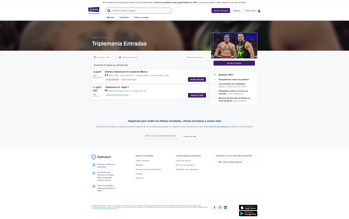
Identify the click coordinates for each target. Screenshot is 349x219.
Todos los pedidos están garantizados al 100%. (176, 2)
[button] (234, 63)
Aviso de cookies (190, 205)
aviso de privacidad (217, 126)
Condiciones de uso (162, 205)
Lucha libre (105, 37)
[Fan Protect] (101, 157)
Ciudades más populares (187, 169)
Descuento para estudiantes (148, 169)
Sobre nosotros (143, 160)
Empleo (139, 174)
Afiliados (139, 165)
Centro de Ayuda (183, 160)
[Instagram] (220, 211)
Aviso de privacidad (176, 205)
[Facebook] (214, 211)
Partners (139, 178)
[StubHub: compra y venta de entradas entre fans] (93, 11)
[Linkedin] (225, 211)
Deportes (95, 37)
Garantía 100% (225, 74)
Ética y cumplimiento (185, 165)
